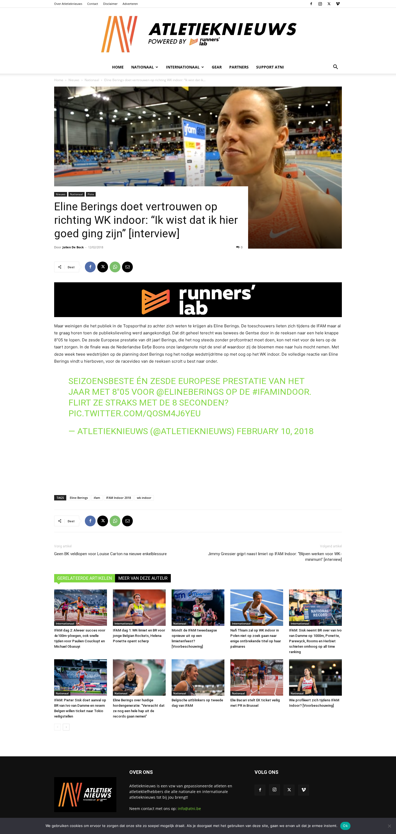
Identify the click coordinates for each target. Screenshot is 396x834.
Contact (92, 4)
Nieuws (73, 80)
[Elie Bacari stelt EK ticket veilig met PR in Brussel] (256, 677)
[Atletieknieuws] (198, 34)
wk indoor (144, 498)
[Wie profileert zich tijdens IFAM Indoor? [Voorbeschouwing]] (315, 677)
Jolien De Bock (73, 247)
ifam (97, 498)
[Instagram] (320, 4)
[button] (335, 67)
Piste (91, 194)
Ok (345, 825)
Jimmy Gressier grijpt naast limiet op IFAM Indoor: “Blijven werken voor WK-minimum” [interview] (275, 556)
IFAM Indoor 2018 (118, 498)
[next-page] (66, 727)
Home (118, 67)
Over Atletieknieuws (68, 4)
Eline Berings (79, 498)
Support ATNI (270, 67)
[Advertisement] (198, 473)
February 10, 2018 (275, 431)
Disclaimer (110, 4)
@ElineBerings (190, 392)
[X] (329, 4)
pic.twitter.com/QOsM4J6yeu (134, 413)
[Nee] (389, 826)
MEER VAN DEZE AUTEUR (143, 578)
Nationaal (92, 80)
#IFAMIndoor (280, 392)
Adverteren (130, 4)
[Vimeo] (338, 4)
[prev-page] (57, 727)
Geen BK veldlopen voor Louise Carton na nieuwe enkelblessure (110, 553)
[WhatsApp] (115, 267)
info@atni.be (189, 808)
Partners (239, 67)
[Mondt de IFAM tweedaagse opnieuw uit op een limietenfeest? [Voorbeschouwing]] (198, 607)
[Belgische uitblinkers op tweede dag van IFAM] (198, 677)
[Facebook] (311, 4)
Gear (217, 67)
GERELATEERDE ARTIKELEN (84, 578)
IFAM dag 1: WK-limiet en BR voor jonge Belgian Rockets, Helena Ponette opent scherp (139, 635)
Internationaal (65, 623)
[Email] (127, 267)
